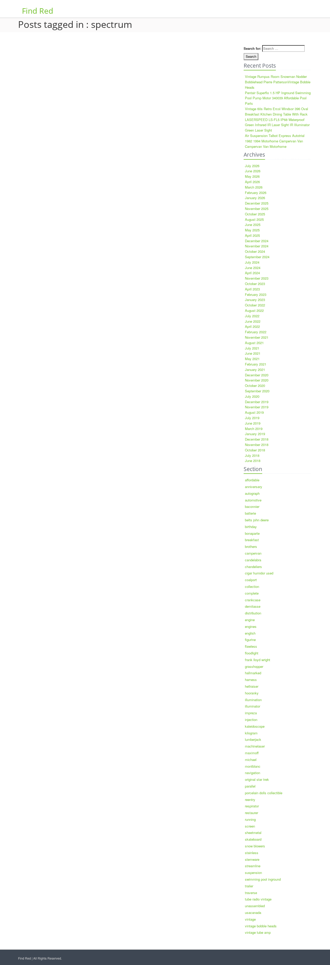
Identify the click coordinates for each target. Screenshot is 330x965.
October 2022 (255, 305)
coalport (251, 579)
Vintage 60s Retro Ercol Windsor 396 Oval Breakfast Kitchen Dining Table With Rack (276, 111)
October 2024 (255, 251)
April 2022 (252, 326)
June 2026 (252, 170)
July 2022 (252, 315)
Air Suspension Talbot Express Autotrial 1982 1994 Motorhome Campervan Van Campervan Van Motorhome (274, 141)
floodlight (251, 653)
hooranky (252, 693)
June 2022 (252, 321)
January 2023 (255, 299)
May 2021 (252, 358)
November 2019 (256, 406)
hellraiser (251, 686)
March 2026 (253, 187)
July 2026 (252, 165)
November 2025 (256, 208)
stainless (251, 852)
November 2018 (256, 444)
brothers (251, 546)
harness (251, 679)
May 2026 (252, 176)
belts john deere (257, 519)
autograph (252, 493)
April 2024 (252, 272)
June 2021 (252, 353)
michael (251, 759)
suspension (253, 872)
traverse (251, 892)
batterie (250, 513)
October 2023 (255, 283)
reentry (250, 799)
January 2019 (255, 433)
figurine (250, 639)
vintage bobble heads (261, 925)
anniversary (253, 486)
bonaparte (252, 533)
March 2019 (253, 428)
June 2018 (252, 460)
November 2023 (256, 278)
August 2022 (254, 310)
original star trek (257, 779)
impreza (251, 712)
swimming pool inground (263, 879)
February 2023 (255, 294)
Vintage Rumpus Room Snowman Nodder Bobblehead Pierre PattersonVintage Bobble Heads (277, 82)
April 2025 (252, 235)
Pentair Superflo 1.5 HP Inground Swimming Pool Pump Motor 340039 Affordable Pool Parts (278, 98)
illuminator (252, 706)
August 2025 (254, 219)
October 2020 (255, 385)
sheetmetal (253, 832)
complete (252, 593)
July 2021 (252, 348)
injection (251, 719)
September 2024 (257, 256)
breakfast (252, 539)
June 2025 (252, 224)
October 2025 (255, 214)
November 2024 (256, 246)
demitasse (252, 606)
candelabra (253, 559)
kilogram (251, 733)
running (250, 819)
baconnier (252, 506)
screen (250, 826)
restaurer (251, 812)
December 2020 (256, 374)
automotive (253, 500)
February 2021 (255, 364)
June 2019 (252, 423)
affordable (252, 479)
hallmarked (253, 672)
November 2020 (256, 380)
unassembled (255, 905)
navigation (252, 772)
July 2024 (252, 262)
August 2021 (254, 342)
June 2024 (252, 267)
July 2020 (252, 396)
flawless (251, 646)
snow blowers (255, 846)
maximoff (252, 752)
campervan (253, 553)
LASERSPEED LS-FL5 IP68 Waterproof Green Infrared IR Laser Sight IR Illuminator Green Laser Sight (277, 125)
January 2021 (255, 369)
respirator (252, 806)
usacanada (253, 912)
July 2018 (252, 455)
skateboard (253, 839)
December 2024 (256, 240)
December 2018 (256, 439)
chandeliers (253, 566)
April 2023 (252, 289)
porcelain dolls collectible (263, 792)
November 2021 (256, 337)
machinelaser (255, 746)
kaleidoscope (255, 726)
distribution (253, 613)
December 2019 (256, 401)
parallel (250, 786)
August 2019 (254, 412)
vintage (250, 919)
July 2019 (252, 417)
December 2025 (256, 203)
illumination (253, 699)
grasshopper (254, 666)
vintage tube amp (258, 932)
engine (250, 619)
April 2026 (252, 181)
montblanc (252, 766)
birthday (251, 526)
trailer (249, 885)
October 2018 (255, 450)
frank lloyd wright (257, 659)
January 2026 (255, 197)
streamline (252, 865)
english (250, 633)
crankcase (252, 599)
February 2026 (255, 192)
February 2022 (255, 331)
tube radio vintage (258, 899)
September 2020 (257, 390)
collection (252, 586)
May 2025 (252, 230)
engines (251, 626)
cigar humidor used (259, 573)
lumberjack (253, 739)
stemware (252, 859)
